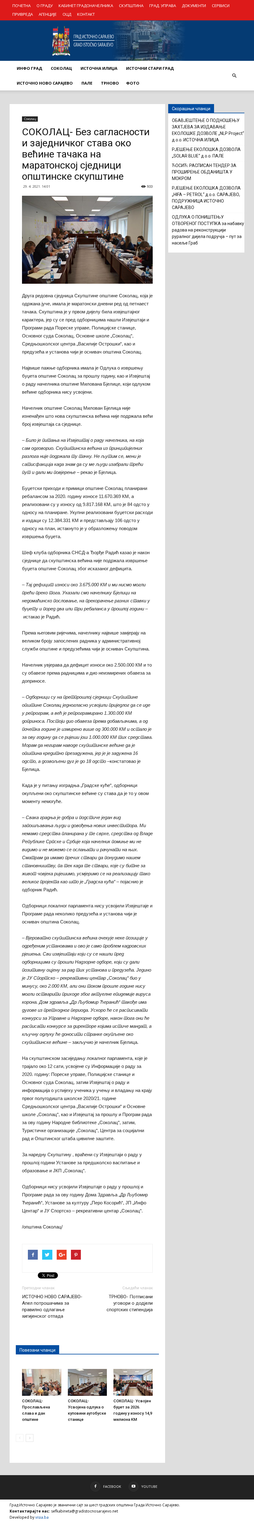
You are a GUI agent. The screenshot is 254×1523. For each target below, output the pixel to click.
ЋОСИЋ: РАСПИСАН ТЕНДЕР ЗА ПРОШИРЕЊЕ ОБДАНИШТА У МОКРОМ (204, 172)
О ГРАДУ (45, 5)
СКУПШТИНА (131, 5)
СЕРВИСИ (221, 5)
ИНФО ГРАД (29, 68)
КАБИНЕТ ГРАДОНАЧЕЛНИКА (86, 5)
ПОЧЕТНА (21, 5)
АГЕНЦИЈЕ (48, 14)
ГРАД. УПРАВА (162, 5)
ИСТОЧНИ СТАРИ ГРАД (150, 68)
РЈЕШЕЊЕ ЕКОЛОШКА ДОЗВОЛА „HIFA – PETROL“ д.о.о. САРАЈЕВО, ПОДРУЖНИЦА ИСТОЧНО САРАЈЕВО (206, 198)
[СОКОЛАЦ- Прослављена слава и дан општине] (41, 1382)
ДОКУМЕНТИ (194, 5)
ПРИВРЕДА (22, 14)
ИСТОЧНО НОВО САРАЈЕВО (45, 83)
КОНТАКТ (86, 14)
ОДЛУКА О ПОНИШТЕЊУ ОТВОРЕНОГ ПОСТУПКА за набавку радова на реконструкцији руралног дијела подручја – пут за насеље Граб (208, 230)
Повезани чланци (37, 1350)
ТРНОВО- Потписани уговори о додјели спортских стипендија (130, 1303)
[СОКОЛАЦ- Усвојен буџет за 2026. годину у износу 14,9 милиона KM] (133, 1382)
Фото (132, 83)
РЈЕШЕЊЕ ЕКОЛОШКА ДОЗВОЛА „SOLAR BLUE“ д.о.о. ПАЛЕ (206, 152)
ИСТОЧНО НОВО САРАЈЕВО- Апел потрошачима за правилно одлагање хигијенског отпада (52, 1306)
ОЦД (67, 14)
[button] (234, 75)
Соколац (30, 119)
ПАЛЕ (86, 83)
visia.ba (42, 1517)
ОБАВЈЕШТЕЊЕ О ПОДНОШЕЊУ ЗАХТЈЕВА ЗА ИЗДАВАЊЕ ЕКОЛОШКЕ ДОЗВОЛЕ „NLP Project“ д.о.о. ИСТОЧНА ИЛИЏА (208, 130)
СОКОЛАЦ (61, 68)
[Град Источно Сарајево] (127, 41)
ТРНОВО (110, 83)
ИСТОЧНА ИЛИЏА (99, 68)
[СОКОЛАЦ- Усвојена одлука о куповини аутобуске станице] (87, 1382)
